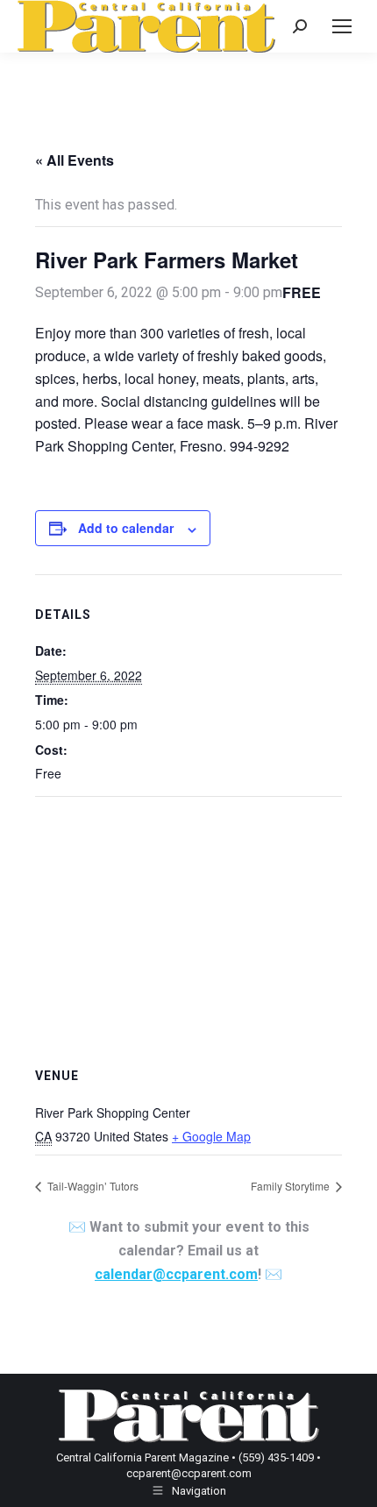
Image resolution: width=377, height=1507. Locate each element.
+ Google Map (211, 1136)
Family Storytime (291, 1185)
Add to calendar (126, 528)
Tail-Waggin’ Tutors (92, 1185)
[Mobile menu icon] (341, 26)
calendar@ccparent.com (176, 1274)
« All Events (74, 160)
